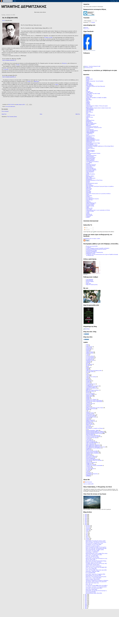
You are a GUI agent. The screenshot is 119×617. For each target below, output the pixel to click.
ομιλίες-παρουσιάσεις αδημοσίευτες (93, 444)
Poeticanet (88, 104)
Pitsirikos (88, 103)
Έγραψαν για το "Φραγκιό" (91, 399)
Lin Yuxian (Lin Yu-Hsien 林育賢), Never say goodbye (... (97, 585)
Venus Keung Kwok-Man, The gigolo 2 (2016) (95, 549)
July (87, 532)
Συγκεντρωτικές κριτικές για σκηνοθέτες (94, 460)
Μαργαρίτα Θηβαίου (90, 176)
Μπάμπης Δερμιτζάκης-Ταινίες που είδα (94, 433)
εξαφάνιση (88, 404)
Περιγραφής (88, 192)
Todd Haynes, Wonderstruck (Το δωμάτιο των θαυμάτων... (97, 580)
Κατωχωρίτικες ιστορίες (90, 414)
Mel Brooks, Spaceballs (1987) (92, 555)
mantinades (88, 361)
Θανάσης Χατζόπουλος (90, 157)
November (88, 527)
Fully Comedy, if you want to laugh (93, 93)
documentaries (89, 348)
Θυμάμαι (88, 409)
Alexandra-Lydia (89, 79)
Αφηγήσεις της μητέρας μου (91, 388)
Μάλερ (87, 175)
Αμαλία (87, 119)
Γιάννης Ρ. (88, 128)
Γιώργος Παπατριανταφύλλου (92, 130)
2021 (86, 520)
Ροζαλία (87, 200)
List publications (89, 359)
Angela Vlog (88, 83)
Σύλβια (87, 207)
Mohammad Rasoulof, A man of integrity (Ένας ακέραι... (97, 553)
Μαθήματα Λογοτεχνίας (91, 421)
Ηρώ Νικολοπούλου (90, 156)
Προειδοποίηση (89, 455)
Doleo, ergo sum (89, 584)
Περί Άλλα (88, 190)
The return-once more (90, 115)
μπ (86, 429)
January (87, 539)
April (87, 535)
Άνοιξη (17, 64)
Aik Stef (87, 78)
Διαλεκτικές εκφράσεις (90, 394)
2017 (86, 594)
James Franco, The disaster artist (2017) (94, 554)
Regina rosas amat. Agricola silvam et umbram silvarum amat (98, 107)
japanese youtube (89, 353)
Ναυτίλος (88, 182)
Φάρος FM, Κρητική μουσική (91, 284)
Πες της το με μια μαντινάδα (91, 451)
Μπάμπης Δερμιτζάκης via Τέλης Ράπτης (94, 180)
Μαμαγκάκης (88, 422)
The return (88, 114)
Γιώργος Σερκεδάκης (90, 131)
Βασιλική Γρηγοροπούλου (91, 123)
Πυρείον (87, 194)
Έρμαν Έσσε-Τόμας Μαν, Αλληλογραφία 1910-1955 (96, 548)
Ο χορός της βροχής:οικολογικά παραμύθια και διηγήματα (97, 248)
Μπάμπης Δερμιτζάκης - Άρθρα (92, 430)
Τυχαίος (87, 212)
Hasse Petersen (89, 95)
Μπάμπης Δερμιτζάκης (23, 7)
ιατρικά (87, 411)
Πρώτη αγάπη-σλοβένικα (91, 456)
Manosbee (88, 98)
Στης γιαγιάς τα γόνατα (90, 457)
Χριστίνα (88, 217)
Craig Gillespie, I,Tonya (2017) (92, 552)
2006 (86, 608)
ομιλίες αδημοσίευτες (90, 443)
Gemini (87, 350)
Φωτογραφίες (88, 472)
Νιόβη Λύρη (88, 187)
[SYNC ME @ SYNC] (88, 67)
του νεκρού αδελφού (90, 468)
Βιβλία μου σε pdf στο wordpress (92, 390)
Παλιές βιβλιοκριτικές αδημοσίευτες (93, 445)
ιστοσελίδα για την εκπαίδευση (92, 161)
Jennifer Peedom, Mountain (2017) (92, 564)
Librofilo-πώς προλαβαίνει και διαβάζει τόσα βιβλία (96, 97)
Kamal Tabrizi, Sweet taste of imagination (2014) (95, 574)
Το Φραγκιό (88, 247)
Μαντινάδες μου (89, 423)
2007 (86, 607)
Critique (87, 88)
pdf (86, 366)
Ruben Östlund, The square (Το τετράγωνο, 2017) (95, 540)
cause (87, 345)
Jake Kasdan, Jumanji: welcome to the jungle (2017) (96, 581)
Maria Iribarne (89, 99)
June (87, 533)
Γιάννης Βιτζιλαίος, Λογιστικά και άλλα (94, 127)
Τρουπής (88, 470)
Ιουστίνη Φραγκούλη (90, 160)
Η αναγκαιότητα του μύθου (91, 250)
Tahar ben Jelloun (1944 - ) (91, 559)
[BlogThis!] (27, 104)
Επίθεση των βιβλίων (90, 151)
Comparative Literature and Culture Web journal (95, 86)
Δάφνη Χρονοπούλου (90, 135)
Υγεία (87, 471)
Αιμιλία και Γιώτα (89, 117)
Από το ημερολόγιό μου (90, 383)
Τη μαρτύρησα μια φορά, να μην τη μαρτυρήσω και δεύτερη (98, 210)
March (87, 537)
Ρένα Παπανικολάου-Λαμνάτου (92, 198)
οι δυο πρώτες (89, 439)
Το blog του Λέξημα (90, 211)
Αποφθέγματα (89, 385)
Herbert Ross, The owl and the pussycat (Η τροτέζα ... (96, 576)
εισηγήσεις (88, 402)
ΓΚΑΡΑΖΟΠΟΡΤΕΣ (90, 132)
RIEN (87, 368)
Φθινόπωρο (36, 81)
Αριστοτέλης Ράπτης (90, 120)
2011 (86, 601)
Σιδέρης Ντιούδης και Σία (91, 202)
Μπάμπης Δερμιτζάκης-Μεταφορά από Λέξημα (95, 432)
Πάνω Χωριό (88, 189)
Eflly (87, 90)
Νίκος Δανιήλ (88, 184)
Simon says (88, 111)
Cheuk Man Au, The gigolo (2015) (92, 550)
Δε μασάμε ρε (89, 136)
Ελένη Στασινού (89, 147)
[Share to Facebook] (30, 104)
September (88, 529)
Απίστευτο (88, 382)
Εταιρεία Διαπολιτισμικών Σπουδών (93, 153)
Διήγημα (87, 397)
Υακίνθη (87, 213)
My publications (89, 364)
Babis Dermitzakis (86, 33)
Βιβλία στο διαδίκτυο (90, 124)
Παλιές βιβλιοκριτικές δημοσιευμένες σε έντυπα (95, 446)
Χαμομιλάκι (88, 216)
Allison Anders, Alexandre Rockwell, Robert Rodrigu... (96, 560)
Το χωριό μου (88, 467)
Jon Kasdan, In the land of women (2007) (94, 588)
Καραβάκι (88, 163)
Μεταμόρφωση (89, 179)
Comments (87, 229)
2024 (86, 516)
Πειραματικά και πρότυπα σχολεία (92, 545)
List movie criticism (90, 358)
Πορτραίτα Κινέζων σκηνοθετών (92, 453)
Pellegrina (88, 102)
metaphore (88, 362)
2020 (86, 522)
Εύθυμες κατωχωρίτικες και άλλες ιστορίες (94, 407)
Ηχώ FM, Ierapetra (90, 281)
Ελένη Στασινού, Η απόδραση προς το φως (94, 543)
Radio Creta (88, 283)
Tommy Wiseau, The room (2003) (92, 557)
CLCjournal (88, 347)
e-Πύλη (87, 89)
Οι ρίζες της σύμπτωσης (91, 441)
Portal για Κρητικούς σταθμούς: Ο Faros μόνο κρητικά (97, 105)
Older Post (78, 114)
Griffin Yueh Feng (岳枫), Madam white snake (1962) (96, 570)
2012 (86, 600)
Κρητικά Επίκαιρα (89, 167)
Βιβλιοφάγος (88, 125)
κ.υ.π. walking (89, 162)
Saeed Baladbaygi (89, 108)
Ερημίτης (88, 152)
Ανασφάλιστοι (89, 380)
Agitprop (87, 76)
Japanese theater (89, 351)
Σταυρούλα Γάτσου (90, 204)
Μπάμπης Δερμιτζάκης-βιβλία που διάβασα (94, 431)
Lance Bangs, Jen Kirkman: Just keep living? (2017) (96, 586)
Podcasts (88, 367)
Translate (93, 22)
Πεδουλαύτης (88, 450)
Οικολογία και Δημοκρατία (91, 251)
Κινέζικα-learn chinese (90, 165)
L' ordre (87, 354)
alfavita (87, 80)
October (87, 528)
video (87, 377)
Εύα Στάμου (88, 154)
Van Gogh (88, 374)
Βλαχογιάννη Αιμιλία (90, 391)
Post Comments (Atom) (12, 116)
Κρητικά (87, 419)
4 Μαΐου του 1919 (48, 37)
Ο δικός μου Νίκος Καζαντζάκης (92, 435)
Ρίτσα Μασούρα (89, 199)
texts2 (87, 372)
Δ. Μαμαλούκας (89, 133)
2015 (86, 596)
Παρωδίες (88, 449)
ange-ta (87, 82)
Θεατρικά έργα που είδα (91, 408)
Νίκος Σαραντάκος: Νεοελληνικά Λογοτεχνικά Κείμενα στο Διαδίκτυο (100, 186)
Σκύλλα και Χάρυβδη (90, 203)
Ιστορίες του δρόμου (90, 412)
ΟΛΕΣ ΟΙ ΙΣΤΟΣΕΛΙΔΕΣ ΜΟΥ (92, 442)
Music (87, 363)
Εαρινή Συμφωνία (89, 144)
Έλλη (87, 149)
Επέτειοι (87, 405)
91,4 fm (87, 282)
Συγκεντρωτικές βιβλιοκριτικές (10, 106)
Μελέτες (87, 425)
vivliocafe (88, 116)
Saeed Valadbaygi (89, 110)
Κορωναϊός (88, 418)
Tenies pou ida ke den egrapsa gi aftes (94, 370)
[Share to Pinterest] (31, 104)
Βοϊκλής (87, 392)
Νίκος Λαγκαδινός (89, 185)
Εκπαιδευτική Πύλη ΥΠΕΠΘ (91, 145)
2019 (86, 523)
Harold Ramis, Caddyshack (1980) (92, 571)
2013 (86, 599)
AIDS (87, 344)
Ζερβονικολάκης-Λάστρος (91, 155)
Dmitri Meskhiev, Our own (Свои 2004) (93, 575)
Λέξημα (87, 172)
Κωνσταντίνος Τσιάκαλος (91, 169)
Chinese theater (89, 346)
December (88, 525)
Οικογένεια (64, 63)
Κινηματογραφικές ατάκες (91, 417)
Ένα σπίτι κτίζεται (89, 403)
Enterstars (88, 91)
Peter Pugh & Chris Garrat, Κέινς (92, 582)
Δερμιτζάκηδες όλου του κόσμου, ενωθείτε (91, 238)
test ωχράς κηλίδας (90, 371)
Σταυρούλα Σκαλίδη (90, 206)
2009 (86, 604)
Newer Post (4, 114)
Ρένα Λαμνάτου (89, 197)
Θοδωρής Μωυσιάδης (90, 158)
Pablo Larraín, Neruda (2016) (91, 589)
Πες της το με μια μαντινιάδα (92, 246)
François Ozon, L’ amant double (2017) (93, 577)
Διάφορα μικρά (89, 395)
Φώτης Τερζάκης (89, 215)
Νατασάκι (88, 181)
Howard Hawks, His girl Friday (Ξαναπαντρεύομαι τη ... (97, 590)
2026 (86, 514)
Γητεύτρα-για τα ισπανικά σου (92, 126)
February (88, 538)
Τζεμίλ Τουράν (89, 209)
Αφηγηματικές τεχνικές (90, 253)
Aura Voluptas (89, 84)
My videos (88, 365)
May (87, 534)
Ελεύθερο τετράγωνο (90, 148)
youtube (87, 378)
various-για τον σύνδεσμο (91, 376)
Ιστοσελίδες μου (89, 413)
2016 (86, 595)
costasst (88, 87)
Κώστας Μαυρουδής (90, 170)
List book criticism (89, 356)
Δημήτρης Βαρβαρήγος (90, 138)
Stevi (87, 113)
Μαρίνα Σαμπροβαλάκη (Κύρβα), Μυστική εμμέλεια (96, 547)
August (87, 530)
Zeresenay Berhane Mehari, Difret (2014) (94, 593)
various (87, 375)
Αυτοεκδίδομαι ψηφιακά (91, 387)
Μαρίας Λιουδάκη (89, 424)
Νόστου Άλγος (89, 188)
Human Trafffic (89, 96)
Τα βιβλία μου (89, 463)
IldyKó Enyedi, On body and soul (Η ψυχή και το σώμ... (97, 558)
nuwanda (88, 101)
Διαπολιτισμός (89, 142)
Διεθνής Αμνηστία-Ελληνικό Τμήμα (93, 143)
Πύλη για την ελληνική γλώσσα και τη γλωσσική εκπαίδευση (98, 193)
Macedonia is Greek (90, 360)
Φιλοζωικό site (89, 214)
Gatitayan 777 (89, 94)
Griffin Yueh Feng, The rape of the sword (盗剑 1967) (96, 567)
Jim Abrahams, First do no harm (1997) (93, 544)
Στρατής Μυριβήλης (90, 458)
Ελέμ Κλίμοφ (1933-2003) (91, 591)
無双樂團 (88, 475)
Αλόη (87, 118)
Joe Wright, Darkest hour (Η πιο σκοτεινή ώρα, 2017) (96, 563)
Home (41, 114)
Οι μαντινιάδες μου (90, 440)
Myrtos (87, 100)
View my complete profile (88, 483)
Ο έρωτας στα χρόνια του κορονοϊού (93, 436)
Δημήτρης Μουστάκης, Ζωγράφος (93, 139)
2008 (86, 605)
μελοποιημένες (89, 426)
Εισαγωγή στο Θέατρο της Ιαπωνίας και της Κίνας (96, 249)
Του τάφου (88, 469)
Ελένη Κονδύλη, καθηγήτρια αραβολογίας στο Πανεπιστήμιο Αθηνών (100, 146)
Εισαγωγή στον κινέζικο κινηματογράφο (94, 401)
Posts (86, 227)
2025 (86, 515)
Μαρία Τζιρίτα (89, 177)
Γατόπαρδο (6, 69)
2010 (86, 603)
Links (87, 355)
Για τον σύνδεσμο (89, 393)
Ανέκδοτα (88, 381)
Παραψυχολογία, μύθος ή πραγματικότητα (94, 252)
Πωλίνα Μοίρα (89, 195)
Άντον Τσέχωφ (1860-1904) (91, 568)
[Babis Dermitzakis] (87, 49)
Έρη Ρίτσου (88, 406)
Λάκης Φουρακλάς (90, 171)
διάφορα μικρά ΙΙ (89, 396)
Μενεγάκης (88, 427)
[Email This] (26, 104)
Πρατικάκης (88, 454)
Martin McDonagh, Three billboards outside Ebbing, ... (96, 542)
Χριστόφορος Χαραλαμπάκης (92, 473)
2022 (86, 519)
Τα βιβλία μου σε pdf (90, 464)
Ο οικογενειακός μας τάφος (91, 437)
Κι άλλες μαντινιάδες (90, 415)
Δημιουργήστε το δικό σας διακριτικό (89, 50)
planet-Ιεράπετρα (89, 280)
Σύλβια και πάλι (89, 208)
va (86, 373)
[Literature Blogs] (85, 27)
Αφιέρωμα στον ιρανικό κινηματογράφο (93, 565)
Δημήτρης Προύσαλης (90, 140)
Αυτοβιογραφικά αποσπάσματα (92, 386)
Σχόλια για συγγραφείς (90, 462)
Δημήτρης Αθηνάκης (90, 137)
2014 (86, 598)
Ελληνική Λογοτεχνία (90, 150)
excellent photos (89, 92)
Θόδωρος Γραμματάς (90, 159)
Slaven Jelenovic (89, 112)
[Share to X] (28, 104)
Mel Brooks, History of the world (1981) (93, 562)
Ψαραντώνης (88, 474)
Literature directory (86, 28)
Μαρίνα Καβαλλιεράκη (90, 178)
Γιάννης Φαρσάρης (90, 129)
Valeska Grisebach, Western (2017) (93, 579)
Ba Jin (3, 20)
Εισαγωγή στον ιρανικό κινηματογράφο (94, 400)
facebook (88, 349)
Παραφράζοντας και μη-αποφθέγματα (93, 447)
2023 (86, 518)
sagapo (87, 369)
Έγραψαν (88, 398)
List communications (90, 357)
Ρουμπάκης (88, 201)
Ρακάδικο (88, 196)
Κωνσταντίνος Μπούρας (91, 168)
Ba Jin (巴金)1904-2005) (90, 572)
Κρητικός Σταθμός (89, 420)
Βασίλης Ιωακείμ (89, 122)
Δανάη (87, 134)
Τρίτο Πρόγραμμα (89, 279)
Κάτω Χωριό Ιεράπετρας (91, 164)
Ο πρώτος (88, 438)
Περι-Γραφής (88, 191)
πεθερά (56, 84)
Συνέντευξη (88, 461)
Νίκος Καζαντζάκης (90, 434)
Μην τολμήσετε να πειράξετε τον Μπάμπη (94, 428)
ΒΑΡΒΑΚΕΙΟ (88, 121)
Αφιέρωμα (88, 389)
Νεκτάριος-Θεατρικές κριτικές (92, 183)
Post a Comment (5, 111)
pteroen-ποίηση (89, 106)
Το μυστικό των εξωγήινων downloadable (94, 465)
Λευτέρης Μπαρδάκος (90, 174)
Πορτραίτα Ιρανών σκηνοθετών (92, 452)
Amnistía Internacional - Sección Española (94, 81)
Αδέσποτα (88, 379)
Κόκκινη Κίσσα (89, 166)
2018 (86, 524)
